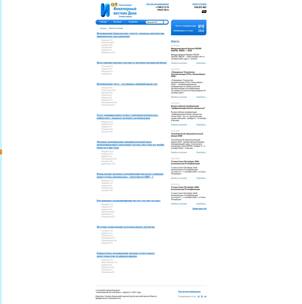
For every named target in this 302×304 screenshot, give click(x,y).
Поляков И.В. (107, 129)
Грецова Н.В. (107, 45)
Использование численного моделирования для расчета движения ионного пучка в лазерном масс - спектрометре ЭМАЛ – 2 (130, 175)
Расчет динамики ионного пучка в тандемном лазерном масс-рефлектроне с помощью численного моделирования (128, 117)
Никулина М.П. (107, 42)
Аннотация (106, 56)
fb (202, 297)
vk (198, 297)
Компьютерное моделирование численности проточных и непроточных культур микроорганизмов (126, 255)
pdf (119, 56)
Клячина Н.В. (107, 87)
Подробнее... (201, 63)
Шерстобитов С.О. (109, 262)
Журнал (103, 28)
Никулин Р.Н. (107, 40)
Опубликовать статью (183, 31)
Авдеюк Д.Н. (106, 73)
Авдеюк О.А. (106, 49)
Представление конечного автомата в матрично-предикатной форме (132, 62)
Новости (175, 41)
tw (205, 297)
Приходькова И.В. (109, 102)
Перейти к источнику (179, 63)
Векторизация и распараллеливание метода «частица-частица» (129, 200)
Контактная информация (158, 4)
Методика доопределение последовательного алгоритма (126, 227)
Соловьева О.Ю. (108, 90)
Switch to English (199, 4)
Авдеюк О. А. (107, 233)
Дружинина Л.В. (108, 52)
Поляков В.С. (107, 66)
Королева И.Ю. (108, 211)
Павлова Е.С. (107, 214)
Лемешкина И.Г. (108, 104)
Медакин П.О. (107, 121)
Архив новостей (199, 209)
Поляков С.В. (107, 230)
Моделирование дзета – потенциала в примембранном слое (127, 84)
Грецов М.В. (106, 47)
